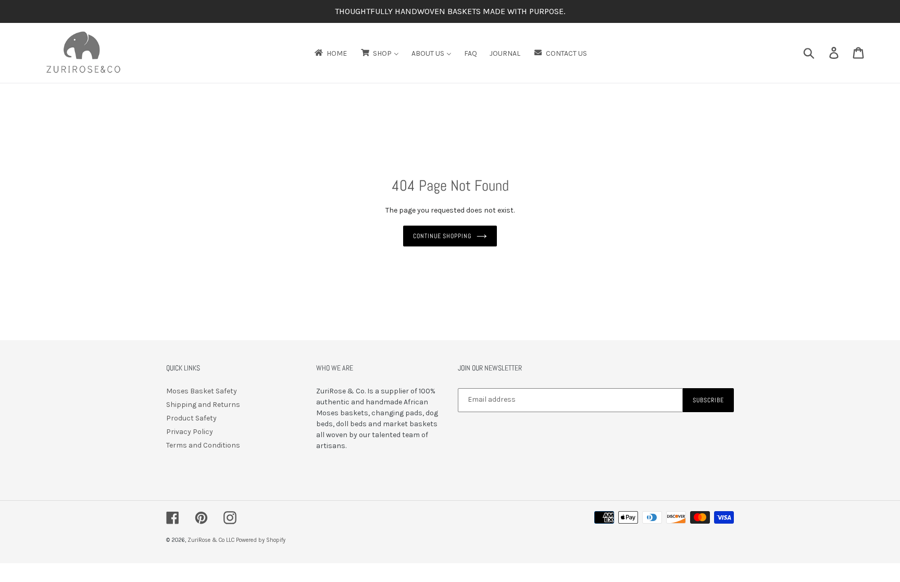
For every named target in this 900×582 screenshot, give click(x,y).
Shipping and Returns (203, 404)
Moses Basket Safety (201, 391)
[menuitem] (330, 53)
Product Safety (191, 418)
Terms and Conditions (203, 445)
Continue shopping (442, 236)
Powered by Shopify (260, 540)
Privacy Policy (189, 431)
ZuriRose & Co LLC (211, 540)
